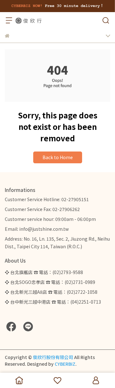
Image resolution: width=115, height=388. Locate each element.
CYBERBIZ (65, 364)
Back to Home (57, 157)
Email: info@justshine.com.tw (37, 229)
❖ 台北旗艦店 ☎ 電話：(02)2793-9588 (44, 272)
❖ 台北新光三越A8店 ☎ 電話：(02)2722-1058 (51, 292)
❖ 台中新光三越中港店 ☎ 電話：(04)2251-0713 (53, 302)
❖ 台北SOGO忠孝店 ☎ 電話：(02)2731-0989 (50, 282)
